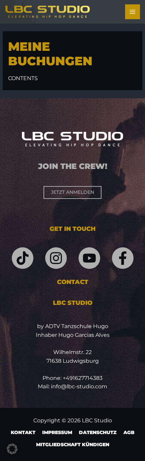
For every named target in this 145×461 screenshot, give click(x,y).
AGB (129, 432)
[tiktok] (22, 258)
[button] (12, 449)
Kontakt (23, 432)
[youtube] (89, 258)
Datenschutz (98, 432)
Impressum (57, 432)
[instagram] (56, 258)
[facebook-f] (123, 258)
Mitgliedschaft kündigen (72, 444)
